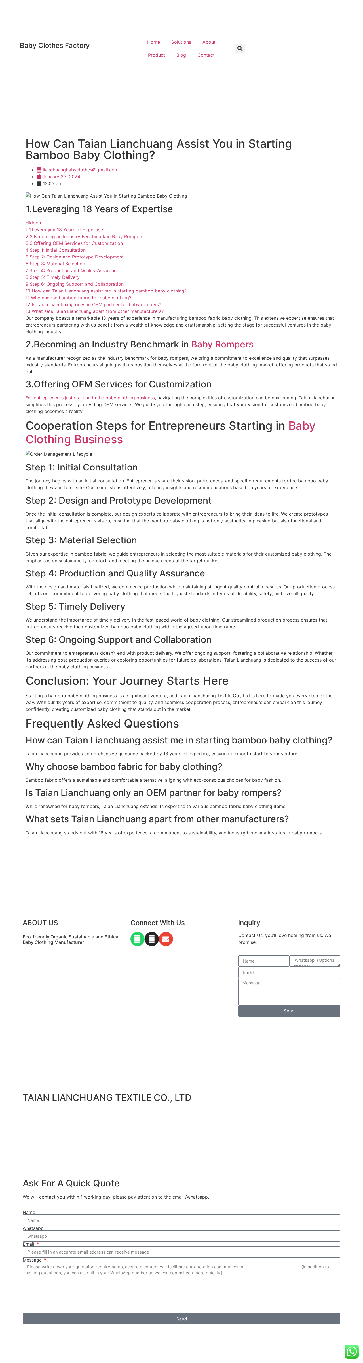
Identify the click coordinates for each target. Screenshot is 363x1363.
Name (29, 1212)
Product (156, 55)
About (209, 42)
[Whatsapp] (137, 939)
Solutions (181, 42)
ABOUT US (40, 923)
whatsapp (33, 1228)
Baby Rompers (222, 344)
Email (29, 1244)
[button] (240, 48)
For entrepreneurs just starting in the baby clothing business (90, 397)
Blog (181, 55)
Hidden (33, 223)
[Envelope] (166, 939)
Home (153, 42)
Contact (206, 55)
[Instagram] (152, 939)
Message (33, 1260)
